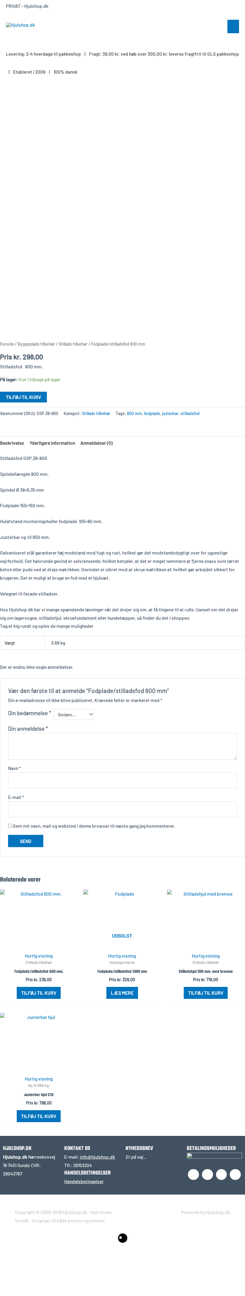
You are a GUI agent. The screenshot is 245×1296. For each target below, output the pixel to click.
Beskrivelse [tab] (12, 443)
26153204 (82, 1165)
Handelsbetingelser (84, 1181)
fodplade (152, 413)
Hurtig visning (39, 955)
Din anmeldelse (28, 728)
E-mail (16, 797)
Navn (14, 768)
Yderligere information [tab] (52, 443)
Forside (7, 344)
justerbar (170, 413)
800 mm (134, 413)
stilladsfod (190, 413)
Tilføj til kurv (23, 397)
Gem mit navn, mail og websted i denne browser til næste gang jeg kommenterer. (94, 826)
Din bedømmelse (29, 712)
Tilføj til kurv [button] (38, 993)
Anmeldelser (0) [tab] (96, 443)
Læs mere (122, 993)
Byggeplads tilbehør (36, 344)
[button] (26, 1267)
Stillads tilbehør (73, 344)
